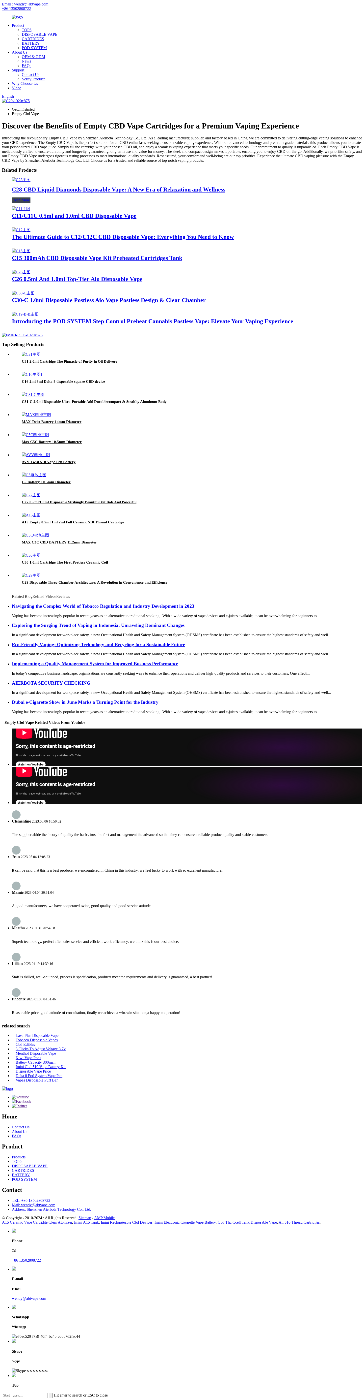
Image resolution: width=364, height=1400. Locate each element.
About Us (19, 52)
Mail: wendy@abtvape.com (33, 1205)
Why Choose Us (25, 83)
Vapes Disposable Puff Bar (37, 1080)
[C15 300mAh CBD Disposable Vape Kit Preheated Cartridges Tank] (21, 251)
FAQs (26, 66)
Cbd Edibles (25, 1044)
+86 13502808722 (16, 8)
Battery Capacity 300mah (35, 1062)
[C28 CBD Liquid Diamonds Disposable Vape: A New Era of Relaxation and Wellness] (21, 180)
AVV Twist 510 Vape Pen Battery (49, 462)
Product (18, 25)
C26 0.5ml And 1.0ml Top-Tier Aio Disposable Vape (77, 279)
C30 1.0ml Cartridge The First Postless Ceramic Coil (65, 562)
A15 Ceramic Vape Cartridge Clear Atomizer (37, 1222)
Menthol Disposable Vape (36, 1053)
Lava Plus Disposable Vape (37, 1035)
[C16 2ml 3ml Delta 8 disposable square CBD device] (32, 374)
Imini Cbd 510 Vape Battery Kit (41, 1067)
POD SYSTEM (34, 48)
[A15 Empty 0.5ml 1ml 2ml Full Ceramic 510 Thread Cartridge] (31, 515)
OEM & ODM (33, 57)
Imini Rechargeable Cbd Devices (127, 1222)
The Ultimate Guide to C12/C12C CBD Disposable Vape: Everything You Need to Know (123, 237)
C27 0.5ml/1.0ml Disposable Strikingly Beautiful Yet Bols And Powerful (79, 502)
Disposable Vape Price (33, 1071)
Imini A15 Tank (86, 1222)
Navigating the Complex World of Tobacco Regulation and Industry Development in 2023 (103, 606)
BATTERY (31, 43)
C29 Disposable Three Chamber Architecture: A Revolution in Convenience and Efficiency (95, 582)
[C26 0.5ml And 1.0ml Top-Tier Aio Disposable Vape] (21, 272)
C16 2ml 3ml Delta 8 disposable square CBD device (63, 381)
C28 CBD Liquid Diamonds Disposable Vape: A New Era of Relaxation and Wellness (118, 189)
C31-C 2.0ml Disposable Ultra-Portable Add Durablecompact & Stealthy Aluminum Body (94, 402)
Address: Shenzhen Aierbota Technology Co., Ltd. (51, 1209)
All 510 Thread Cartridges (299, 1222)
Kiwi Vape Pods (28, 1058)
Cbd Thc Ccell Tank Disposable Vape (247, 1222)
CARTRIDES (33, 39)
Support (18, 70)
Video (16, 88)
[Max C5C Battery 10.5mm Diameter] (35, 435)
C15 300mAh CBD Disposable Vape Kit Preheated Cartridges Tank (97, 258)
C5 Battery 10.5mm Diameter (46, 482)
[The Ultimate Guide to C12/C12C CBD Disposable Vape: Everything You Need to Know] (21, 230)
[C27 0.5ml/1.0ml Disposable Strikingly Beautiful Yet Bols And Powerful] (31, 495)
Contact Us (30, 74)
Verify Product (33, 79)
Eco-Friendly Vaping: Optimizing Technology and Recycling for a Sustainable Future (98, 644)
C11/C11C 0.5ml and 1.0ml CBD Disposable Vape (74, 216)
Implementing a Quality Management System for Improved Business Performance (95, 663)
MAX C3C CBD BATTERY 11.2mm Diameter (59, 542)
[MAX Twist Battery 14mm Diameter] (36, 415)
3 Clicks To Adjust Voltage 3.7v (41, 1049)
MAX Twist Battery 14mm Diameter (51, 422)
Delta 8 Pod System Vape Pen (39, 1076)
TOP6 (26, 30)
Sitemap (84, 1218)
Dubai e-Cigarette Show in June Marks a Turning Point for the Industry (85, 702)
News (26, 61)
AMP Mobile (104, 1218)
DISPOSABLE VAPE (39, 34)
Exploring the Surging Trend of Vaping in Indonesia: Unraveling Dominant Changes (98, 625)
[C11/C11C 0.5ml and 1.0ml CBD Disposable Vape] (21, 209)
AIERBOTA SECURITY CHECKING (51, 683)
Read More (21, 200)
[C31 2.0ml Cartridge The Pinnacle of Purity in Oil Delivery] (31, 354)
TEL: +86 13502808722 (31, 1200)
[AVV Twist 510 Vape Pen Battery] (36, 455)
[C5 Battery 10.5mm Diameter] (34, 475)
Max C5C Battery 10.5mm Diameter (52, 442)
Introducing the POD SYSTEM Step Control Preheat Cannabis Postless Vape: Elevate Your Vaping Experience (152, 321)
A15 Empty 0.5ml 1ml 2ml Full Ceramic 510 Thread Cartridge (73, 522)
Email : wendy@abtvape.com (25, 4)
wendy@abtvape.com (29, 1298)
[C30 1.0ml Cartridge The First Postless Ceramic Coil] (31, 555)
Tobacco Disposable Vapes (37, 1040)
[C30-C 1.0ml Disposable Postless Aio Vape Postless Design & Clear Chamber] (23, 293)
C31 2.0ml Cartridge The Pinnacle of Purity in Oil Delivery (70, 361)
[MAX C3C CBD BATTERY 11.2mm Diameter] (35, 535)
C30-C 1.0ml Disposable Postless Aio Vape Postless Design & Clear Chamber (109, 300)
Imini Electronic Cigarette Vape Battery (185, 1222)
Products (19, 1157)
